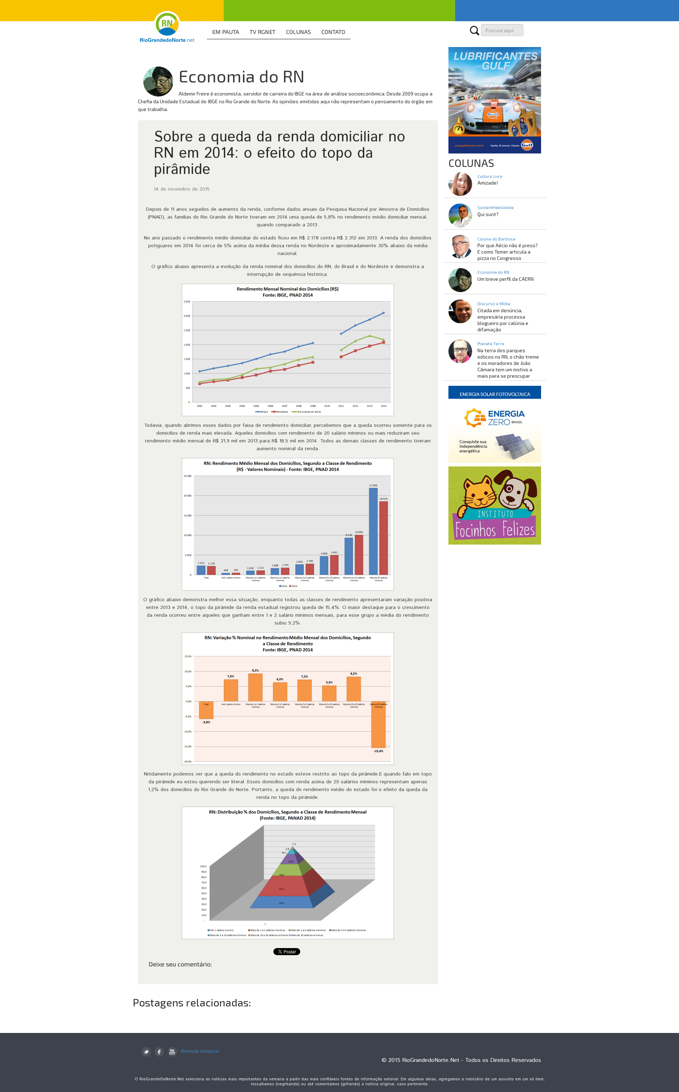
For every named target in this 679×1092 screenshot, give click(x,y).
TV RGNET (262, 31)
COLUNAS (298, 31)
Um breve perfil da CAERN (505, 279)
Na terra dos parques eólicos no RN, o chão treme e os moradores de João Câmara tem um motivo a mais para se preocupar (508, 363)
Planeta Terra (490, 343)
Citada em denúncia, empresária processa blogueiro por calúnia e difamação (502, 319)
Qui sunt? (488, 214)
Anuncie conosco (200, 1051)
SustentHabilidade (495, 207)
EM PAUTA (225, 31)
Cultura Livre (490, 176)
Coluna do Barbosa (496, 238)
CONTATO (333, 31)
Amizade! (487, 183)
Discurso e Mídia (493, 303)
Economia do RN (241, 75)
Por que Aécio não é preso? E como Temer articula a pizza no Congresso (507, 251)
